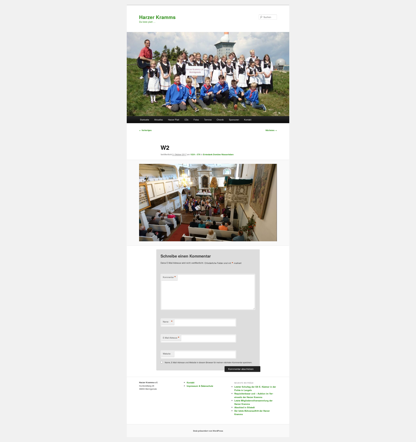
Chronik (220, 119)
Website (166, 353)
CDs (186, 119)
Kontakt (247, 119)
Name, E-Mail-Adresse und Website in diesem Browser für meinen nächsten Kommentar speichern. (208, 362)
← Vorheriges (145, 130)
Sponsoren (234, 119)
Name (168, 321)
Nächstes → (271, 130)
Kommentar (169, 277)
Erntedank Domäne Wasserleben (218, 154)
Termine (208, 119)
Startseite (144, 119)
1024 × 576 (195, 154)
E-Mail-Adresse (171, 337)
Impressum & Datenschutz (200, 385)
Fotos (196, 119)
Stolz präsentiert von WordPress (208, 430)
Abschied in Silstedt (244, 407)
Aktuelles (158, 119)
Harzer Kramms (157, 16)
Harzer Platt (173, 119)
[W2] (208, 202)
